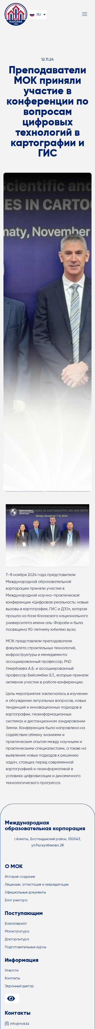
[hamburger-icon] (84, 15)
